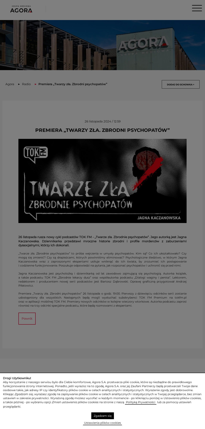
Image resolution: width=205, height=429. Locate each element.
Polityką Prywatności (140, 402)
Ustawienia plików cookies (102, 423)
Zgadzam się (103, 416)
